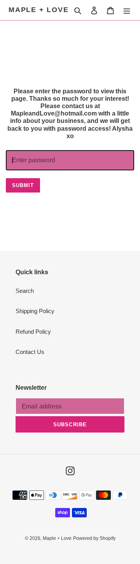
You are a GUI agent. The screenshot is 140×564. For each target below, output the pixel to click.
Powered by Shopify (94, 538)
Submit (23, 185)
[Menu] (127, 10)
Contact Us (30, 352)
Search (25, 290)
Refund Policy (33, 331)
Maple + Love (39, 10)
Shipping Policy (35, 311)
